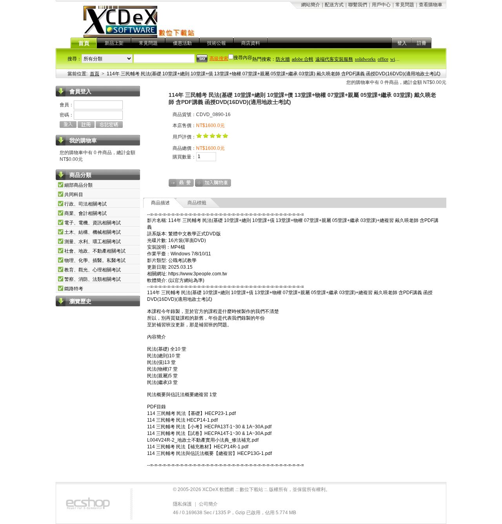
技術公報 (216, 43)
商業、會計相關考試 (85, 213)
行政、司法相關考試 (85, 204)
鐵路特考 (73, 288)
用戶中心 (381, 4)
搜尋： (74, 59)
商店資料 (250, 43)
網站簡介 (310, 4)
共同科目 (73, 194)
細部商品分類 (78, 185)
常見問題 (404, 4)
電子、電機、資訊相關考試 (92, 223)
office (383, 59)
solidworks (365, 59)
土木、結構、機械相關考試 (92, 232)
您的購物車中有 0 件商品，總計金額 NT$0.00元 (396, 82)
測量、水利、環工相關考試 (92, 241)
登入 (402, 43)
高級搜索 (218, 58)
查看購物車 (430, 4)
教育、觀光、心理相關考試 (92, 270)
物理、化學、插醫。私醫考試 (95, 260)
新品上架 (114, 43)
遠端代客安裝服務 (334, 59)
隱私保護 (182, 504)
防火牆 (283, 59)
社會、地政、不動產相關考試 (95, 251)
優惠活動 (182, 43)
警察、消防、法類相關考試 (92, 279)
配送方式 (334, 4)
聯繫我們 (357, 4)
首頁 (83, 43)
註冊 (421, 43)
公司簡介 (208, 504)
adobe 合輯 (302, 59)
